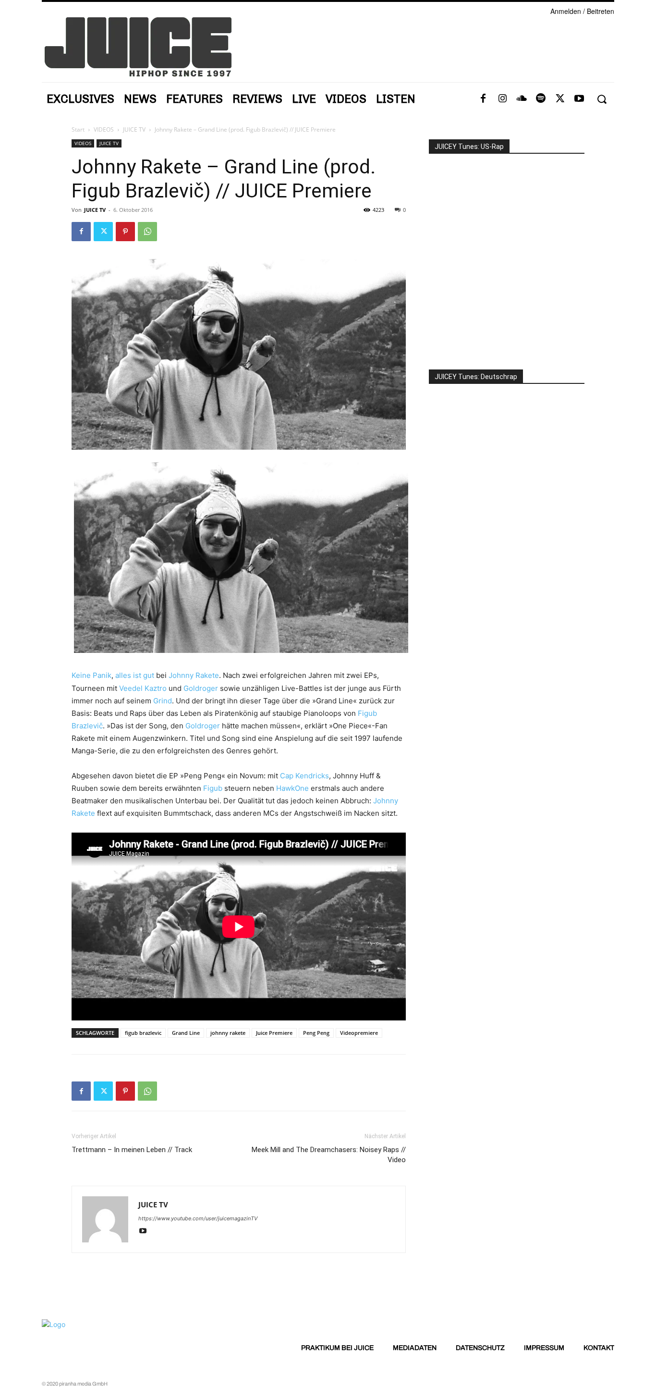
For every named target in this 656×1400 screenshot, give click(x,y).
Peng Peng (316, 1032)
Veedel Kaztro (143, 688)
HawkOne (292, 788)
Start (78, 129)
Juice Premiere (274, 1032)
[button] (601, 99)
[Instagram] (502, 99)
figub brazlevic (143, 1032)
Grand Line (186, 1032)
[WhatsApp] (147, 231)
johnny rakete (227, 1032)
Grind (162, 700)
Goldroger (200, 688)
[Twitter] (560, 99)
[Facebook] (483, 99)
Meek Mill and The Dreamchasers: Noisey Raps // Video (329, 1154)
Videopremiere (359, 1032)
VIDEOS (104, 129)
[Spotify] (540, 99)
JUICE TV (134, 129)
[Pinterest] (125, 231)
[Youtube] (579, 99)
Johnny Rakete (194, 675)
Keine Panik (91, 675)
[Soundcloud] (521, 99)
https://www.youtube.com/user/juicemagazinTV (197, 1218)
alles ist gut (134, 675)
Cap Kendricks (304, 775)
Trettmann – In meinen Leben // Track (132, 1149)
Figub (212, 788)
